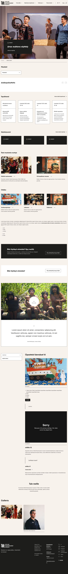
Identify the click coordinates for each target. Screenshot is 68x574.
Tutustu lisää (28, 469)
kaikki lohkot (5, 358)
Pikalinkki (4, 72)
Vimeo (62, 554)
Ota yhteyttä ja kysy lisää (53, 252)
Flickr (62, 556)
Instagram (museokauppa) (64, 551)
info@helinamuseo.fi (50, 553)
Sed (2, 224)
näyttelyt (4, 355)
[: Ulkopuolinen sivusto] (60, 560)
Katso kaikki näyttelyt (60, 132)
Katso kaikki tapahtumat (59, 96)
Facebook (63, 546)
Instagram (63, 548)
